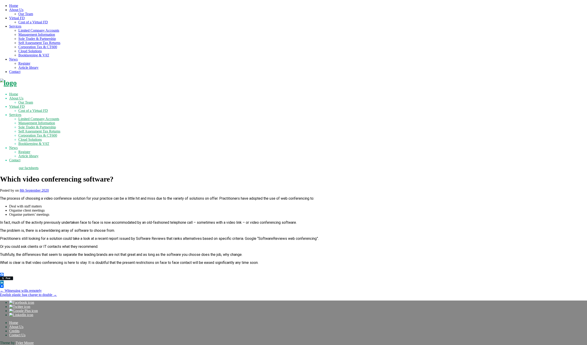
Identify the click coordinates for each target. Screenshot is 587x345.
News (13, 59)
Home (13, 6)
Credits (14, 331)
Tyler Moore (25, 343)
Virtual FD (17, 18)
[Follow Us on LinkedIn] (21, 315)
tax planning (9, 168)
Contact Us (17, 335)
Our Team (25, 14)
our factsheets (29, 168)
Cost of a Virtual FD (33, 22)
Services (15, 26)
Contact (14, 72)
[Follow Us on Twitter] (19, 307)
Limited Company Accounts (38, 30)
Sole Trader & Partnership (37, 39)
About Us (16, 10)
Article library (28, 67)
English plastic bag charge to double (28, 295)
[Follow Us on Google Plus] (23, 311)
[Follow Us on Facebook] (21, 302)
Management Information (36, 34)
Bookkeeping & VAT (33, 55)
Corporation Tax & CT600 (37, 47)
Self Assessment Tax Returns (39, 43)
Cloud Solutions (30, 51)
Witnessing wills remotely (21, 291)
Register (24, 63)
